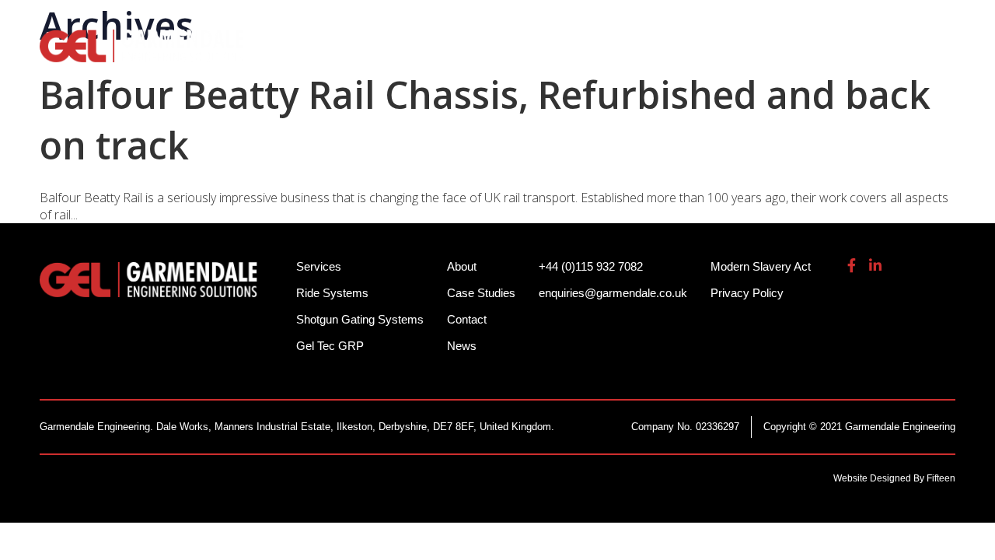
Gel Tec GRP (330, 345)
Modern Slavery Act (760, 266)
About (829, 54)
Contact (467, 319)
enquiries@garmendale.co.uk (841, 23)
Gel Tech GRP (735, 54)
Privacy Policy (747, 292)
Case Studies (481, 292)
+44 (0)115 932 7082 (676, 23)
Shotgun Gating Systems (493, 54)
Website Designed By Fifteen (894, 478)
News (462, 345)
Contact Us (916, 54)
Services (634, 54)
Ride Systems (334, 54)
